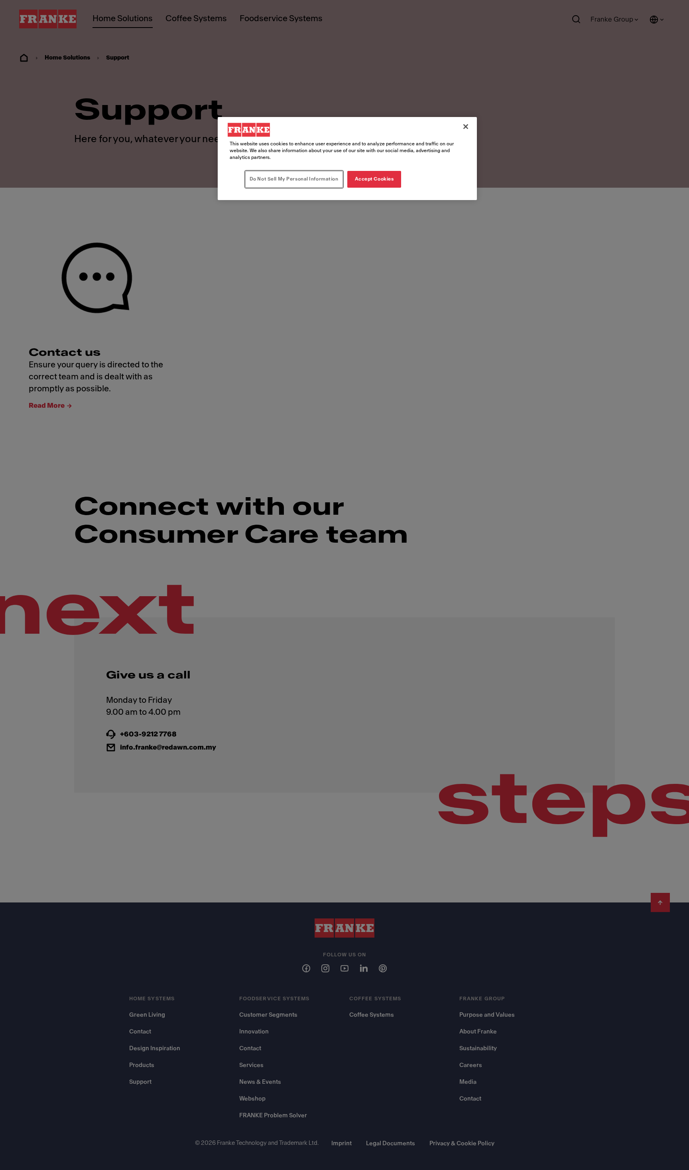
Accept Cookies (374, 178)
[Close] (465, 126)
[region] (347, 158)
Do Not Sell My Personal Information (294, 178)
